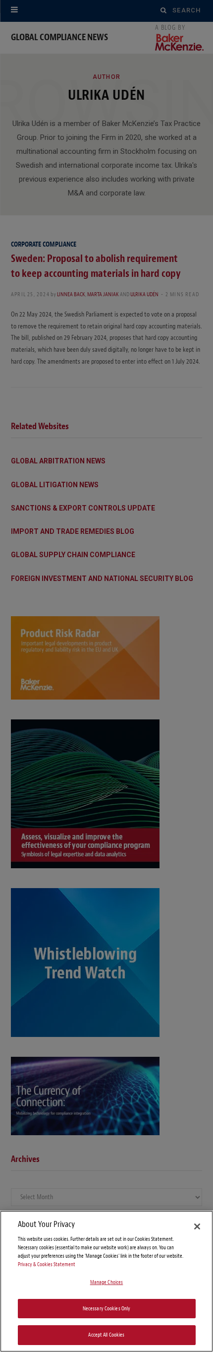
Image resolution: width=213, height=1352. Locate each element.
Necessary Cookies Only (107, 1308)
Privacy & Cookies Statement (46, 1264)
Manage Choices (106, 1282)
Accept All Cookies (106, 1335)
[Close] (197, 1226)
